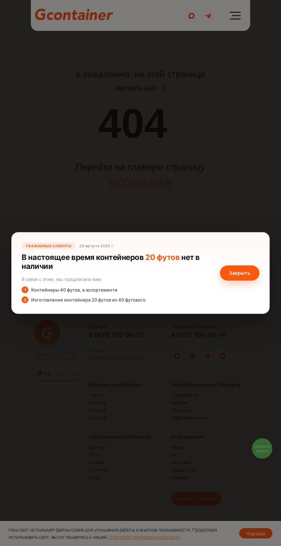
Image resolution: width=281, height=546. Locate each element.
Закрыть (239, 273)
